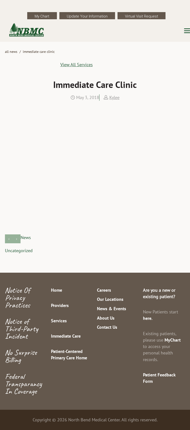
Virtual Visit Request (141, 16)
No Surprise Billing (21, 356)
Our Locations (110, 299)
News (26, 237)
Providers (60, 305)
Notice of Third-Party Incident (21, 328)
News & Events (111, 308)
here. (147, 318)
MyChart (173, 340)
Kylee (114, 97)
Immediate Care (66, 336)
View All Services (76, 64)
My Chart (42, 16)
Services (59, 321)
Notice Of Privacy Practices (17, 297)
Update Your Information (87, 16)
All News (11, 51)
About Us (106, 318)
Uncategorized (19, 250)
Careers (104, 290)
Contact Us (107, 327)
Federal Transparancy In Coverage (23, 383)
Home (56, 290)
